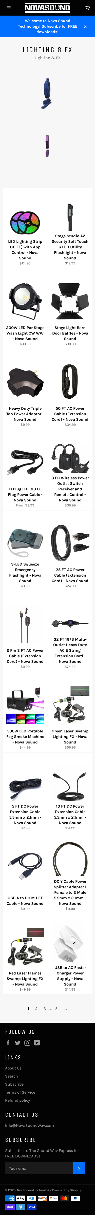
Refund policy (17, 1100)
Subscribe (14, 1084)
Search (11, 1076)
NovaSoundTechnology (34, 1190)
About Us (13, 1068)
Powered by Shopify (66, 1190)
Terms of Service (20, 1092)
